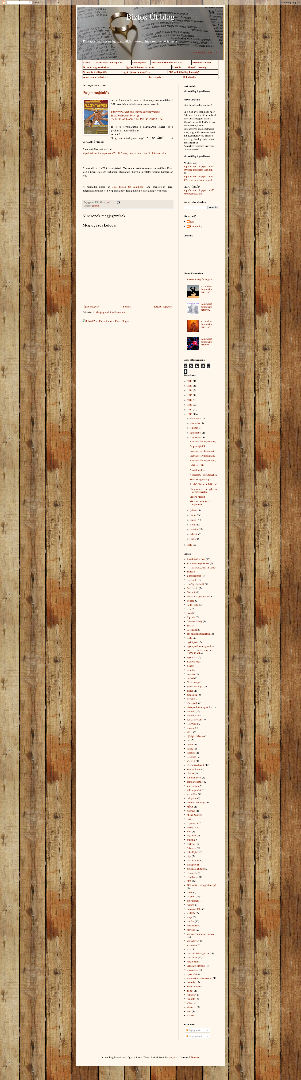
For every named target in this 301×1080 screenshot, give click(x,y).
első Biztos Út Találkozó (127, 186)
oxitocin (191, 839)
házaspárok (192, 703)
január (193, 538)
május (193, 519)
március (194, 529)
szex (189, 949)
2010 (190, 544)
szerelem (191, 929)
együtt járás (192, 642)
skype (189, 917)
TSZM (190, 990)
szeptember (196, 432)
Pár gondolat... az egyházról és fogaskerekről (203, 490)
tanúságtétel (192, 970)
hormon (190, 728)
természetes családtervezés (199, 978)
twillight (191, 998)
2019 (190, 381)
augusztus (195, 437)
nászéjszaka (192, 827)
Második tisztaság (197, 67)
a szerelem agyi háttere (198, 563)
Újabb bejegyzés (91, 306)
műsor (190, 819)
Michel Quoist (194, 814)
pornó (189, 892)
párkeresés (192, 873)
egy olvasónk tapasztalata (199, 633)
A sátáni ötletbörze (196, 559)
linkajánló (191, 798)
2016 (190, 390)
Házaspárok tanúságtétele (108, 62)
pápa (189, 856)
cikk (189, 609)
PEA (189, 881)
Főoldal (87, 62)
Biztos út (191, 592)
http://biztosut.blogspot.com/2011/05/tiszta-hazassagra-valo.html (200, 168)
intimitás (191, 752)
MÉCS (190, 806)
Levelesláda (155, 77)
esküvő (190, 678)
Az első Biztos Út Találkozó (203, 484)
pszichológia (193, 900)
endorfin (191, 670)
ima (188, 740)
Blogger (195, 1057)
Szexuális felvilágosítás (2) (203, 455)
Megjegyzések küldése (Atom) (111, 312)
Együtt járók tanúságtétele (136, 72)
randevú (191, 904)
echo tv (190, 625)
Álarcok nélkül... (198, 469)
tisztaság (191, 982)
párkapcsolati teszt (196, 868)
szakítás (190, 921)
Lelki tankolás (197, 465)
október (194, 427)
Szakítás (176, 67)
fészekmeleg (193, 682)
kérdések (191, 761)
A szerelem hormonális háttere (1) (206, 341)
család (190, 613)
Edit (192, 221)
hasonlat (191, 698)
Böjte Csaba (192, 604)
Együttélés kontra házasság (140, 67)
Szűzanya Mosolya (196, 965)
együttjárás (192, 657)
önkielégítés (192, 852)
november (195, 423)
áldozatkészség (194, 575)
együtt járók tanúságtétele (199, 646)
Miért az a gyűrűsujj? (200, 479)
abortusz (191, 571)
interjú (190, 748)
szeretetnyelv (193, 940)
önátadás (191, 843)
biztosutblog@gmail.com (205, 52)
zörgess (190, 1015)
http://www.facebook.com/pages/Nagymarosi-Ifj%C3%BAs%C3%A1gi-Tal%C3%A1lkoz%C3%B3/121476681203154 (137, 115)
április (193, 524)
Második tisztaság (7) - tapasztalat (201, 503)
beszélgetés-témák (195, 584)
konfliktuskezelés (195, 781)
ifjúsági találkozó (195, 736)
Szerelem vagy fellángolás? (200, 279)
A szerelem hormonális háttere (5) (206, 324)
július (193, 510)
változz (190, 1003)
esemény (191, 674)
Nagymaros (192, 823)
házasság (191, 711)
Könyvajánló (139, 62)
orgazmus (191, 835)
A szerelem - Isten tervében (203, 474)
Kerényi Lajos (194, 769)
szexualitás (192, 957)
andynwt (173, 1057)
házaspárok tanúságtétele (199, 707)
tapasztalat (192, 974)
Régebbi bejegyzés (163, 306)
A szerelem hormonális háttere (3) (206, 289)
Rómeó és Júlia (194, 909)
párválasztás (192, 877)
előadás (190, 665)
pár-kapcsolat (193, 860)
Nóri (189, 831)
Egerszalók (192, 629)
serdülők (191, 913)
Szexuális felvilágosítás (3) (203, 451)
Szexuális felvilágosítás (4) (203, 441)
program (95, 205)
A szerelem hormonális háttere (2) (206, 306)
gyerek (190, 690)
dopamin (191, 617)
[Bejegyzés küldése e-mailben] (118, 202)
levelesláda (192, 794)
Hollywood (192, 723)
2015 (190, 395)
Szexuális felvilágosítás (95, 72)
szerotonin (192, 945)
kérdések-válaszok (195, 765)
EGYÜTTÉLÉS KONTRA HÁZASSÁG (200, 652)
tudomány (191, 994)
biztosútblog (196, 226)
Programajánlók (96, 92)
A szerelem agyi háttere (95, 77)
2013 (190, 404)
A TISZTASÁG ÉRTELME (201, 567)
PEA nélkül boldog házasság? (183, 72)
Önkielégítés (189, 77)
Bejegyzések (194, 1030)
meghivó (191, 810)
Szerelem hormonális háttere (166, 62)
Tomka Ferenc (194, 986)
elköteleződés (193, 661)
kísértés (190, 773)
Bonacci (191, 600)
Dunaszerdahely (194, 621)
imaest (190, 744)
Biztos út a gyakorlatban (96, 67)
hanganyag (192, 694)
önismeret (191, 848)
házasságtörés (193, 715)
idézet (189, 732)
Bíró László (192, 588)
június (193, 515)
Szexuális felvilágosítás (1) (203, 460)
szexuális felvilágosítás (198, 953)
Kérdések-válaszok (202, 62)
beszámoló (192, 580)
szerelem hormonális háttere (200, 933)
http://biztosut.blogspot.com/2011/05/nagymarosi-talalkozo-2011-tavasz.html (125, 153)
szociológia (192, 961)
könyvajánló (193, 785)
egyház (190, 638)
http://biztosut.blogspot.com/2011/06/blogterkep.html (200, 192)
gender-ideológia (195, 686)
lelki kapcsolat (194, 790)
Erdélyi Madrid (197, 496)
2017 (190, 385)
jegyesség (191, 756)
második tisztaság (195, 802)
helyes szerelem (194, 719)
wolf (189, 1011)
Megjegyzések (195, 1036)
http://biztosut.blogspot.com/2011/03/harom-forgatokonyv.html (200, 178)
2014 (190, 399)
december (195, 418)
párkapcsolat (193, 864)
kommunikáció (194, 777)
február (194, 534)
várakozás (191, 1007)
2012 (190, 409)
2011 (190, 414)
